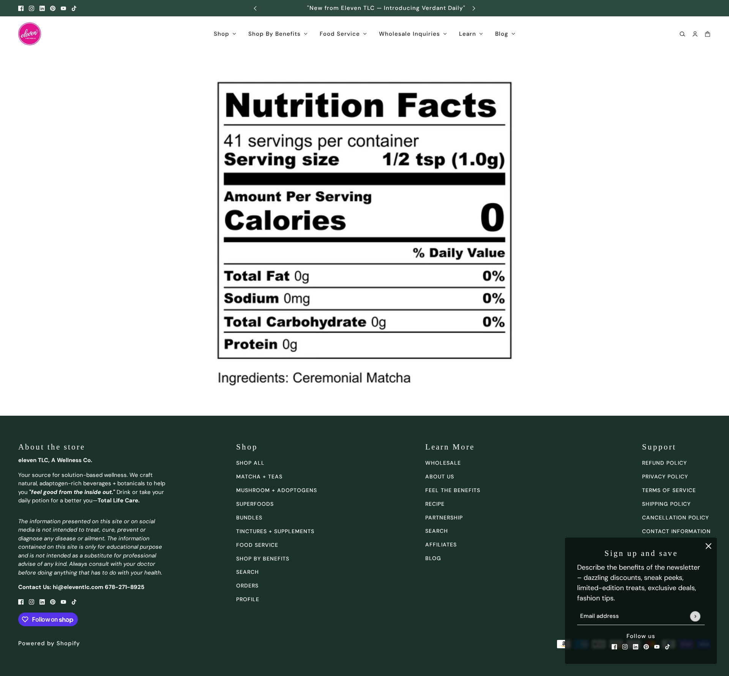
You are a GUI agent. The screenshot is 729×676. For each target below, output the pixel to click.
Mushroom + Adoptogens (276, 490)
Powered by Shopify (49, 643)
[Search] (682, 34)
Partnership (444, 517)
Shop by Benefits (262, 558)
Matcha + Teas (259, 476)
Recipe (435, 503)
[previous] (255, 8)
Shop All (250, 462)
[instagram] (31, 8)
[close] (708, 546)
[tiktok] (74, 8)
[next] (474, 8)
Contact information (676, 531)
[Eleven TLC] (29, 33)
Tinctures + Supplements (275, 531)
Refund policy (664, 462)
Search (436, 530)
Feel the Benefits (452, 490)
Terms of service (669, 490)
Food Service (257, 544)
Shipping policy (666, 503)
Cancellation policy (675, 517)
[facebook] (21, 8)
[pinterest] (52, 8)
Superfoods (255, 503)
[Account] (695, 34)
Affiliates (441, 544)
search (247, 571)
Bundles (249, 517)
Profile (247, 599)
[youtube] (63, 8)
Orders (247, 585)
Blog (433, 558)
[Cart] (707, 34)
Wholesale (443, 462)
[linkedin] (42, 8)
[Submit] (695, 616)
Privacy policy (665, 476)
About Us (439, 476)
